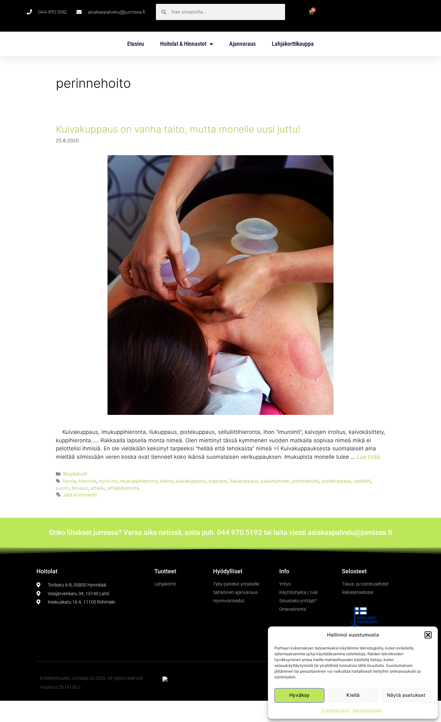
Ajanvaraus (242, 43)
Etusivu (135, 43)
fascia (69, 481)
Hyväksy (299, 695)
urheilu (97, 488)
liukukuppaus (244, 481)
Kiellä (353, 695)
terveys (80, 488)
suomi (62, 488)
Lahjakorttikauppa (293, 43)
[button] (428, 635)
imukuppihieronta (139, 481)
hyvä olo (108, 481)
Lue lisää (368, 457)
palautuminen (275, 481)
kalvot (166, 481)
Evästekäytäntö (335, 710)
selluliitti (362, 481)
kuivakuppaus (191, 481)
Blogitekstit (75, 473)
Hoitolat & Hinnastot (183, 43)
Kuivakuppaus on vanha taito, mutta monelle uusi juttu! (178, 129)
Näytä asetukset (406, 695)
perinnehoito (305, 481)
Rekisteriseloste (367, 710)
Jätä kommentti (80, 494)
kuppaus (218, 481)
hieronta (87, 481)
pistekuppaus (336, 481)
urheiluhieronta (123, 488)
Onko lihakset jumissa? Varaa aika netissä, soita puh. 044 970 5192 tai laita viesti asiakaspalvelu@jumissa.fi (220, 532)
